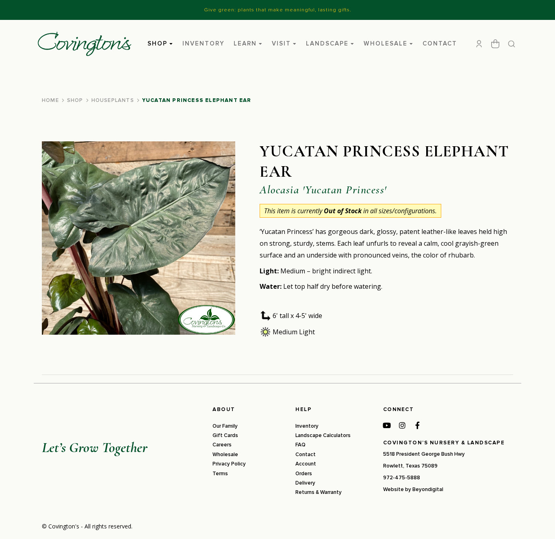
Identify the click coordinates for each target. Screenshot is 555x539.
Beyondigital (427, 489)
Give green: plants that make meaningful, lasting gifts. (277, 9)
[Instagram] (402, 425)
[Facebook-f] (417, 425)
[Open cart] (495, 43)
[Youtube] (386, 425)
